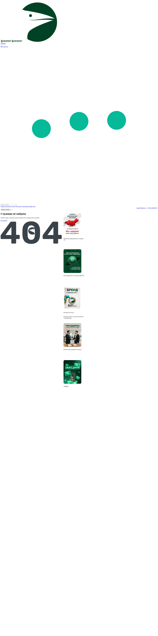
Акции (3, 206)
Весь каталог (4, 46)
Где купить (19, 206)
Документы (25, 206)
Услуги (13, 206)
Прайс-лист (32, 206)
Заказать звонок (5, 209)
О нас (6, 206)
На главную (4, 220)
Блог (9, 206)
